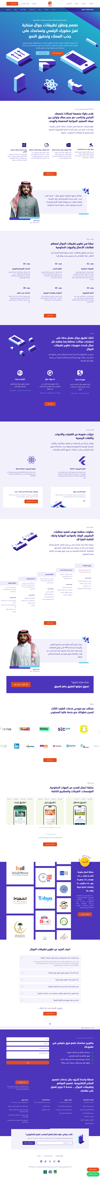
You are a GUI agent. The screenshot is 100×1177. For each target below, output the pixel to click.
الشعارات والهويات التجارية (64, 25)
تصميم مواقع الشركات (88, 1113)
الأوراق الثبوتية (59, 1156)
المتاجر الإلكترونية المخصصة (66, 16)
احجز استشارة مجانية (57, 53)
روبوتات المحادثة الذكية (32, 20)
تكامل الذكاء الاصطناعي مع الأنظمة (32, 32)
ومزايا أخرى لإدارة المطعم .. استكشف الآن (50, 393)
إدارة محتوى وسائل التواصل (48, 16)
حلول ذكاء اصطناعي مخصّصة (31, 28)
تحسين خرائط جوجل (50, 22)
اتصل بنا (39, 1156)
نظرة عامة (53, 9)
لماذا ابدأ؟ (46, 9)
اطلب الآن (50, 404)
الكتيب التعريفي (25, 3)
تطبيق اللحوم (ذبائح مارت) (65, 1113)
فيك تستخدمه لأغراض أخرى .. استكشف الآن (20, 390)
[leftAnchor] (84, 501)
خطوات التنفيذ (23, 9)
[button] (60, 827)
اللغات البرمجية (32, 9)
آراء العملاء (69, 3)
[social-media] (59, 1161)
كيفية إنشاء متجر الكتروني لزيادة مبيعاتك (18, 1106)
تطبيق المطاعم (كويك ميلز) (65, 1106)
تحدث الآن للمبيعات (31, 501)
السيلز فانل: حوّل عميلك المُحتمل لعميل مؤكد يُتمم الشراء (18, 1110)
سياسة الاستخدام (48, 1156)
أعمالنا (76, 3)
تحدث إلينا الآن (50, 174)
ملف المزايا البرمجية (84, 572)
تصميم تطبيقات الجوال (88, 1106)
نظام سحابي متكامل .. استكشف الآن (80, 393)
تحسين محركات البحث (50, 19)
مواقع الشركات (67, 22)
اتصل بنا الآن (50, 315)
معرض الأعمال (46, 1106)
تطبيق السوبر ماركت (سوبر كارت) (64, 1109)
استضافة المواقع (66, 28)
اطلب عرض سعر (19, 684)
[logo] (50, 4)
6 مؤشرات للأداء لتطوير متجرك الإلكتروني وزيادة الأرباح (17, 1121)
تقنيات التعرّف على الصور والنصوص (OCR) (32, 24)
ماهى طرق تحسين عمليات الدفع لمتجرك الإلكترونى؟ (18, 1116)
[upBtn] (50, 1024)
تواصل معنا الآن (42, 53)
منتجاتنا (39, 9)
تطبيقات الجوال (89, 15)
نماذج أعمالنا (8, 9)
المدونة (34, 3)
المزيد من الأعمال (51, 834)
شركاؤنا (15, 9)
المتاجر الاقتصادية (66, 19)
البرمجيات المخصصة (88, 18)
